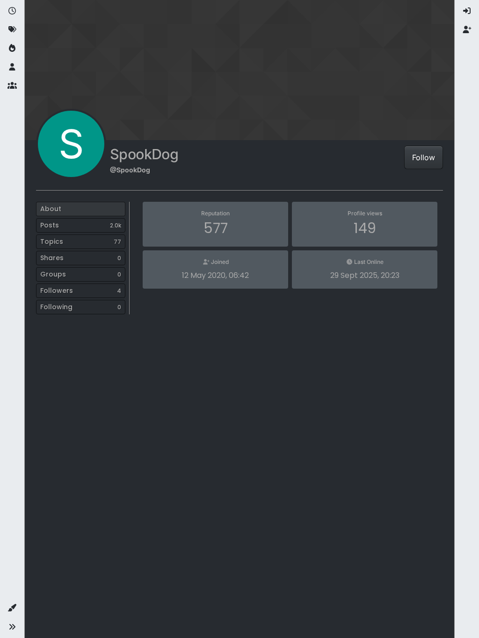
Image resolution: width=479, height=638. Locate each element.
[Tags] (12, 29)
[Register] (466, 29)
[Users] (12, 67)
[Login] (466, 11)
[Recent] (12, 11)
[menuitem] (466, 11)
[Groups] (12, 85)
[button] (12, 608)
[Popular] (12, 48)
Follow (423, 157)
